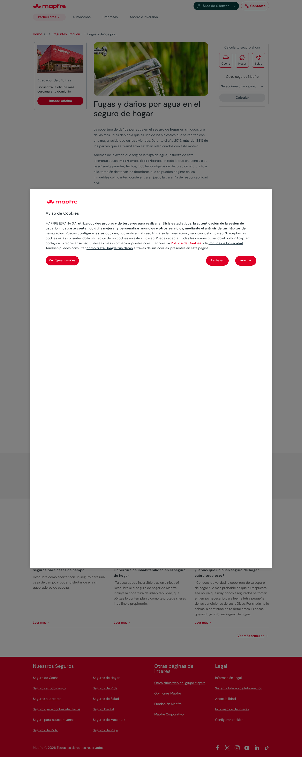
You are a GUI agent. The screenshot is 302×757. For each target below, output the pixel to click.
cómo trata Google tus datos (109, 248)
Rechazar (217, 260)
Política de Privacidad (226, 243)
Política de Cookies (186, 243)
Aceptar (245, 260)
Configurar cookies (62, 260)
